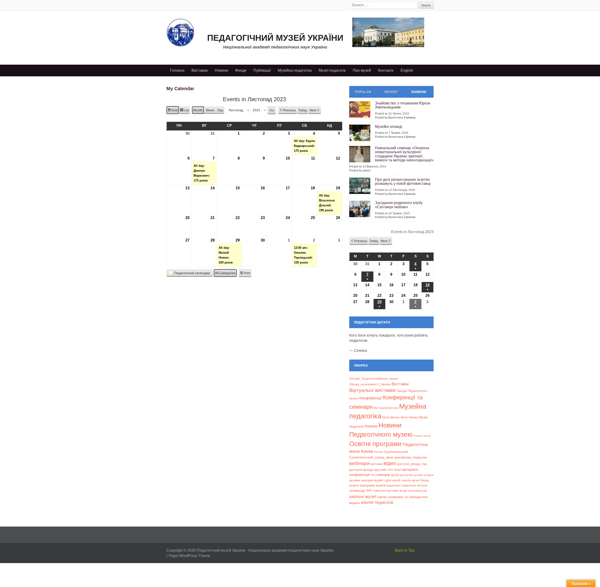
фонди (403, 490)
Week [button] (210, 110)
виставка (376, 464)
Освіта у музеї (422, 435)
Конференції (370, 398)
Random (418, 92)
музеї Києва (420, 480)
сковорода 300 (360, 490)
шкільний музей (417, 490)
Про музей (362, 70)
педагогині (393, 485)
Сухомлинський (396, 451)
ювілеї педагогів (377, 502)
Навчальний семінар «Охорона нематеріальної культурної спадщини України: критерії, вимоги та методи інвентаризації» (404, 154)
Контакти (386, 70)
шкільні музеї (362, 496)
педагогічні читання (414, 485)
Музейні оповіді (388, 127)
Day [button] (220, 110)
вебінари (359, 463)
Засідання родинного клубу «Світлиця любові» (399, 205)
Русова (378, 451)
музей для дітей (401, 474)
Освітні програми (375, 443)
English (407, 70)
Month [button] (197, 110)
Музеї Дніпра (391, 417)
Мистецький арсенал (385, 407)
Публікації (262, 70)
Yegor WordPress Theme (189, 556)
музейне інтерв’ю (423, 475)
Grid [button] (172, 111)
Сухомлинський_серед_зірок (371, 457)
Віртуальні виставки (372, 390)
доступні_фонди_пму (412, 464)
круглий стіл (383, 470)
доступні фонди (361, 470)
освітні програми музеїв (367, 485)
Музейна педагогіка (295, 70)
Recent (391, 92)
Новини (221, 70)
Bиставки (400, 384)
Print (245, 274)
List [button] (184, 111)
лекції (397, 469)
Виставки (199, 70)
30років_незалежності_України (370, 384)
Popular (363, 92)
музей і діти (382, 480)
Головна (177, 70)
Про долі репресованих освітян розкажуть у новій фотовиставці (403, 182)
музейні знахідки (361, 480)
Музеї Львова (409, 417)
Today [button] (302, 110)
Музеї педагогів (332, 70)
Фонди (240, 70)
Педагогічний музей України (275, 38)
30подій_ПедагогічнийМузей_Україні (373, 378)
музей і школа (401, 480)
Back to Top (404, 550)
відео (389, 463)
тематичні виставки (385, 490)
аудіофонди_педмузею (410, 457)
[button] (287, 110)
